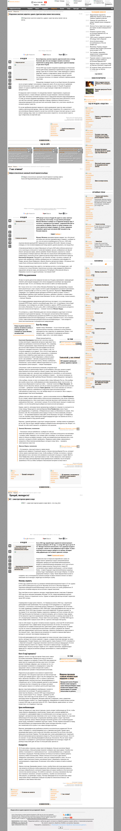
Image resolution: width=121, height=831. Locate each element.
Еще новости (98, 74)
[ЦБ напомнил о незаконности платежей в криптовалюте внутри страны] (55, 476)
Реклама (43, 5)
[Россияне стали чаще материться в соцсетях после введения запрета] (90, 135)
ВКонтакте (68, 815)
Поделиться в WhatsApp (9, 76)
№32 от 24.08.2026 (38, 2)
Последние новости (99, 12)
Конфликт (45, 9)
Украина (30, 9)
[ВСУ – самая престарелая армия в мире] (15, 474)
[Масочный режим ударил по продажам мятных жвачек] (90, 165)
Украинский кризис (58, 555)
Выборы (58, 234)
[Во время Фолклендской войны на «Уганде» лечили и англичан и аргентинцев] (55, 129)
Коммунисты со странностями (109, 5)
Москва (84, 9)
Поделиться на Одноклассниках (9, 73)
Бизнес (62, 9)
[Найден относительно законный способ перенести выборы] (55, 794)
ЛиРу (70, 815)
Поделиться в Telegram (9, 83)
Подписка (36, 5)
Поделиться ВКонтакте (9, 61)
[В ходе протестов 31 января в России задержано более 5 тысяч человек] (90, 230)
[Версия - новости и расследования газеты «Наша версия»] (19, 4)
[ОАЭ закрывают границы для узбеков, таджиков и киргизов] (70, 349)
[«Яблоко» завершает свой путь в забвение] (15, 792)
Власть (37, 9)
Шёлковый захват (88, 4)
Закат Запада (68, 4)
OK (60, 827)
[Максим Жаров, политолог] (68, 446)
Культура (76, 9)
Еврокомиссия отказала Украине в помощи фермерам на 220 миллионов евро (23, 567)
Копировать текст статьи (9, 87)
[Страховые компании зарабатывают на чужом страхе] (90, 328)
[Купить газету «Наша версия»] (32, 2)
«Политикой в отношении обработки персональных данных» (68, 825)
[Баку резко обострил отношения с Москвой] (90, 298)
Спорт (68, 9)
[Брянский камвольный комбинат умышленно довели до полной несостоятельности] (90, 284)
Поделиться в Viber (9, 80)
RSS (64, 815)
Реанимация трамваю (21, 79)
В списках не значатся (21, 238)
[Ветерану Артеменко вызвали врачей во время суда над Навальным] (90, 150)
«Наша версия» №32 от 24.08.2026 (74, 464)
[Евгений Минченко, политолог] (68, 428)
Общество (54, 9)
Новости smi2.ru (13, 491)
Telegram (66, 815)
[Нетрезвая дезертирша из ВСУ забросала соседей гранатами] (90, 382)
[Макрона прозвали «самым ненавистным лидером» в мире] (70, 665)
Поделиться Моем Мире (9, 67)
